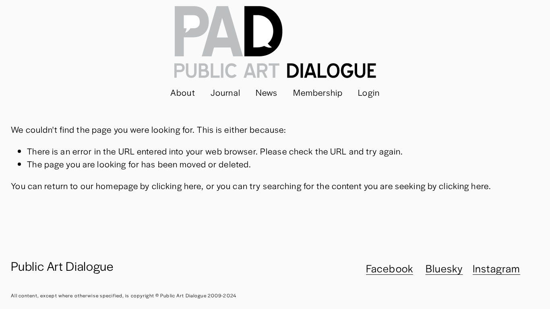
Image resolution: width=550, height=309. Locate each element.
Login (369, 92)
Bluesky (444, 268)
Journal (225, 92)
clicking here (177, 185)
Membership (318, 92)
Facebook (389, 268)
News (267, 92)
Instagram (496, 268)
